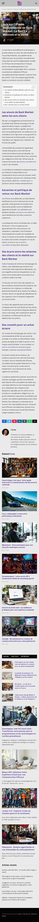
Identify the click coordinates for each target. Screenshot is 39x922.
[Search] (36, 3)
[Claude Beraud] (19, 3)
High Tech (10, 9)
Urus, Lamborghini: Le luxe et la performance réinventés (14, 515)
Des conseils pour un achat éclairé (17, 105)
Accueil (4, 9)
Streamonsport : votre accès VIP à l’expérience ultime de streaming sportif (18, 577)
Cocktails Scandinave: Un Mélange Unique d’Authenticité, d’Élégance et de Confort (26, 675)
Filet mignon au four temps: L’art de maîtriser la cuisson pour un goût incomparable (24, 664)
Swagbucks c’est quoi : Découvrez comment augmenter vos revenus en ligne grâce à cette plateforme (17, 885)
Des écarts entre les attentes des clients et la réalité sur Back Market (19, 101)
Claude (13, 430)
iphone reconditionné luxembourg (15, 347)
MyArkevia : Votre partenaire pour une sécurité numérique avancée (17, 546)
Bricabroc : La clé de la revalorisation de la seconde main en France (25, 686)
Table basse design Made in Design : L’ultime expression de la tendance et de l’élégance (26, 697)
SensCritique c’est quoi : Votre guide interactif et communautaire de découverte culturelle (19, 482)
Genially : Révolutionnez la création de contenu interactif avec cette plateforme (18, 640)
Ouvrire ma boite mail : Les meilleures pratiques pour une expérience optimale (18, 609)
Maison (6, 656)
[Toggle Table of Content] (32, 87)
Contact (19, 914)
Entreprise (25, 656)
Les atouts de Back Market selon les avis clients (19, 91)
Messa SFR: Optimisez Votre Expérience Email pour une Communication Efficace (14, 774)
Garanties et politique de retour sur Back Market (19, 96)
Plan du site (26, 914)
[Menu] (3, 3)
